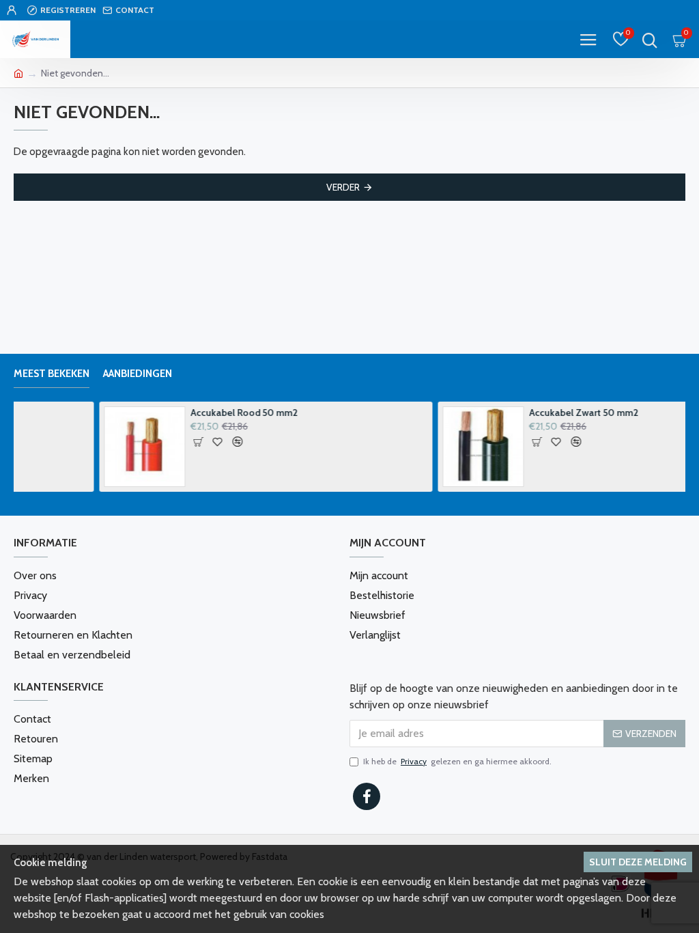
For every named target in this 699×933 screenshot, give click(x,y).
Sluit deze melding (638, 862)
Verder (343, 187)
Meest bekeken (51, 373)
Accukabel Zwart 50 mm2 (498, 412)
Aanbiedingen (137, 373)
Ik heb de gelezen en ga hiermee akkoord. (457, 761)
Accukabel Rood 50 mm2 (158, 412)
